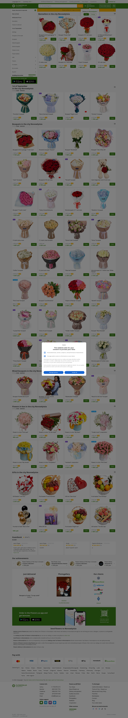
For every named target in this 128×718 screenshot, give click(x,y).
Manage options (53, 372)
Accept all (74, 372)
